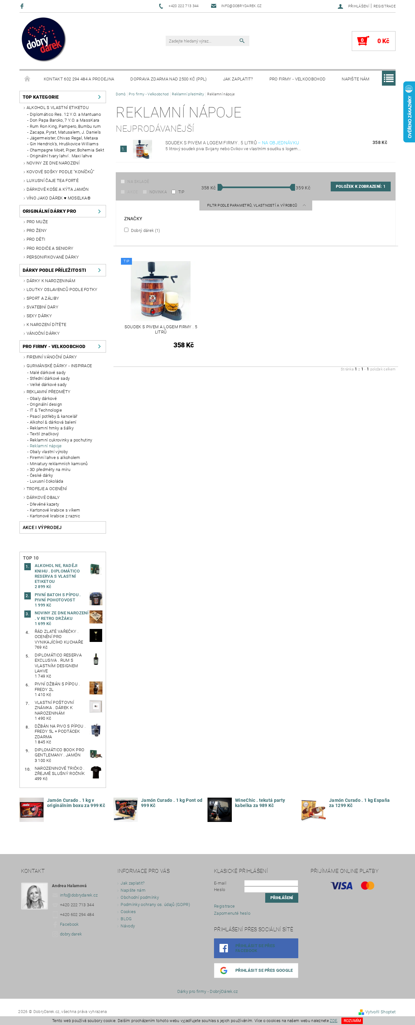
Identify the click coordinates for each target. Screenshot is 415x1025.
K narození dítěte (46, 324)
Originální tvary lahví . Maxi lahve (61, 155)
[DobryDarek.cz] (44, 40)
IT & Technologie (46, 410)
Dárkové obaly (43, 497)
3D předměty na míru (50, 469)
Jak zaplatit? (238, 79)
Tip (181, 192)
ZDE (333, 1021)
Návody (128, 925)
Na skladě (138, 181)
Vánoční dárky (43, 333)
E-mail (220, 883)
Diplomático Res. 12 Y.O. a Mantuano (65, 114)
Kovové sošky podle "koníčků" (61, 171)
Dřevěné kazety (44, 504)
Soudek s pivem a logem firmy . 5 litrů (232, 142)
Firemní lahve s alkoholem (55, 457)
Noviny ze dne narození (53, 163)
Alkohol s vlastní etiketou (58, 107)
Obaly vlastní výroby (49, 451)
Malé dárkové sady (47, 372)
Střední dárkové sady (50, 378)
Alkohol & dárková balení (53, 422)
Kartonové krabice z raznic (55, 515)
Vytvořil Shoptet (380, 1011)
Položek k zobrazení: (360, 186)
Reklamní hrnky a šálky (52, 428)
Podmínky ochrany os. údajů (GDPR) (155, 904)
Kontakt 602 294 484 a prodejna (79, 79)
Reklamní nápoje (46, 445)
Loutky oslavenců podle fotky (62, 289)
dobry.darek (71, 934)
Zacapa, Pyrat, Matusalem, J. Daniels (65, 132)
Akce (132, 192)
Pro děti (36, 239)
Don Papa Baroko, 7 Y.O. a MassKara (65, 120)
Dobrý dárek (145, 230)
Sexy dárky (39, 315)
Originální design (46, 404)
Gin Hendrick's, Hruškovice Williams (64, 143)
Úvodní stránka (27, 79)
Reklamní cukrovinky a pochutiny (61, 440)
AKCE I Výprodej (42, 527)
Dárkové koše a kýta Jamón (58, 189)
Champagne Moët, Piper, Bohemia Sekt (67, 150)
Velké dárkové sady (48, 384)
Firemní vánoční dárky (52, 357)
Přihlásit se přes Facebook (255, 948)
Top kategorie (41, 97)
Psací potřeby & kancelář (53, 416)
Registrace (385, 6)
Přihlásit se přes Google (264, 970)
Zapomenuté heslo (232, 913)
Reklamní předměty (48, 391)
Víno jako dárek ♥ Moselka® (58, 198)
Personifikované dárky (53, 257)
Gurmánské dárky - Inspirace (59, 365)
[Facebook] (22, 6)
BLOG (126, 918)
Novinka (158, 192)
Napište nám (356, 79)
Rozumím (352, 1021)
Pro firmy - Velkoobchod (297, 79)
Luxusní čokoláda (46, 481)
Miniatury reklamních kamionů (59, 463)
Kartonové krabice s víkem (55, 510)
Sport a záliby (43, 298)
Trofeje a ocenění (47, 488)
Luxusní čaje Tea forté (52, 180)
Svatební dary (42, 307)
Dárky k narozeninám (51, 280)
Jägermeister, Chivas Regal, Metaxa (64, 138)
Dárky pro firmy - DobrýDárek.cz (207, 991)
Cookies (128, 911)
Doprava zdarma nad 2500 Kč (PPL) (168, 79)
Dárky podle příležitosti (54, 270)
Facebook (69, 924)
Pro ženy (37, 230)
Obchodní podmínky (140, 897)
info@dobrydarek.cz (79, 895)
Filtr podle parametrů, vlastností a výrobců (252, 205)
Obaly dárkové (43, 398)
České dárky (41, 475)
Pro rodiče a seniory (50, 248)
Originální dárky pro (49, 211)
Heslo (219, 889)
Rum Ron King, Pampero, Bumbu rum (65, 126)
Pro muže (37, 221)
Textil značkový (44, 433)
